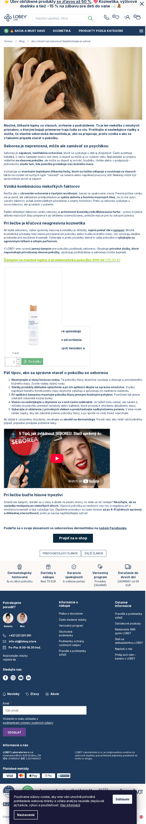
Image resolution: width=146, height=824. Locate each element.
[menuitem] (24, 31)
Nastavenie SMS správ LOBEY (125, 631)
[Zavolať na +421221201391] (106, 17)
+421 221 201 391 (20, 635)
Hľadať (90, 18)
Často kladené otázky (52, 11)
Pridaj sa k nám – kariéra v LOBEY (125, 656)
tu (14, 659)
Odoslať (14, 732)
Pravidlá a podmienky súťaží (128, 615)
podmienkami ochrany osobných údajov (28, 722)
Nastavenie (26, 815)
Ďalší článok (94, 553)
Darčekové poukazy (128, 623)
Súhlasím (122, 799)
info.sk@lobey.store (22, 641)
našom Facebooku (112, 528)
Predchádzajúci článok (60, 553)
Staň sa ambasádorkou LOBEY (129, 640)
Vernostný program (90, 11)
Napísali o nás (123, 648)
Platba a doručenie (71, 613)
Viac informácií (70, 805)
